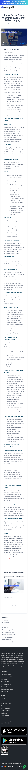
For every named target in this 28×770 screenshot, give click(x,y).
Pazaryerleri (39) (6, 639)
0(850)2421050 (5, 724)
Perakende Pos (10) (7, 642)
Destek (3, 698)
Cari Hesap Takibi (6, 674)
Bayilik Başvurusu (6, 703)
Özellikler (4, 671)
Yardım (3, 695)
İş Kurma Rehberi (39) (8, 632)
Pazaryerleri (21, 23)
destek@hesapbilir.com (7, 722)
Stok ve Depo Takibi (6, 677)
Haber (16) (5, 627)
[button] (12, 605)
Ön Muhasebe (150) (7, 637)
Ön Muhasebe (9, 595)
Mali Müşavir (4, 691)
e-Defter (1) (5, 620)
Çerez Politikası (5, 715)
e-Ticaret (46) (6, 625)
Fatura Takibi (4, 679)
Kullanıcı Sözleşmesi (6, 718)
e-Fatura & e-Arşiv (6, 684)
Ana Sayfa (7, 23)
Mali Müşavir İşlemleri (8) (8, 634)
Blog (14, 23)
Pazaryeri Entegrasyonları (8, 686)
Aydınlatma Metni (5, 708)
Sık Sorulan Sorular (6, 701)
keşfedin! (6, 558)
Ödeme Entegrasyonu (7, 689)
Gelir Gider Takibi (5, 682)
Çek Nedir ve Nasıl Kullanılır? (14, 577)
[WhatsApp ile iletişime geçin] (25, 767)
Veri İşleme (4, 713)
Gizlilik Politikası (5, 710)
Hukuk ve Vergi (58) (7, 630)
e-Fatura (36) (5, 622)
